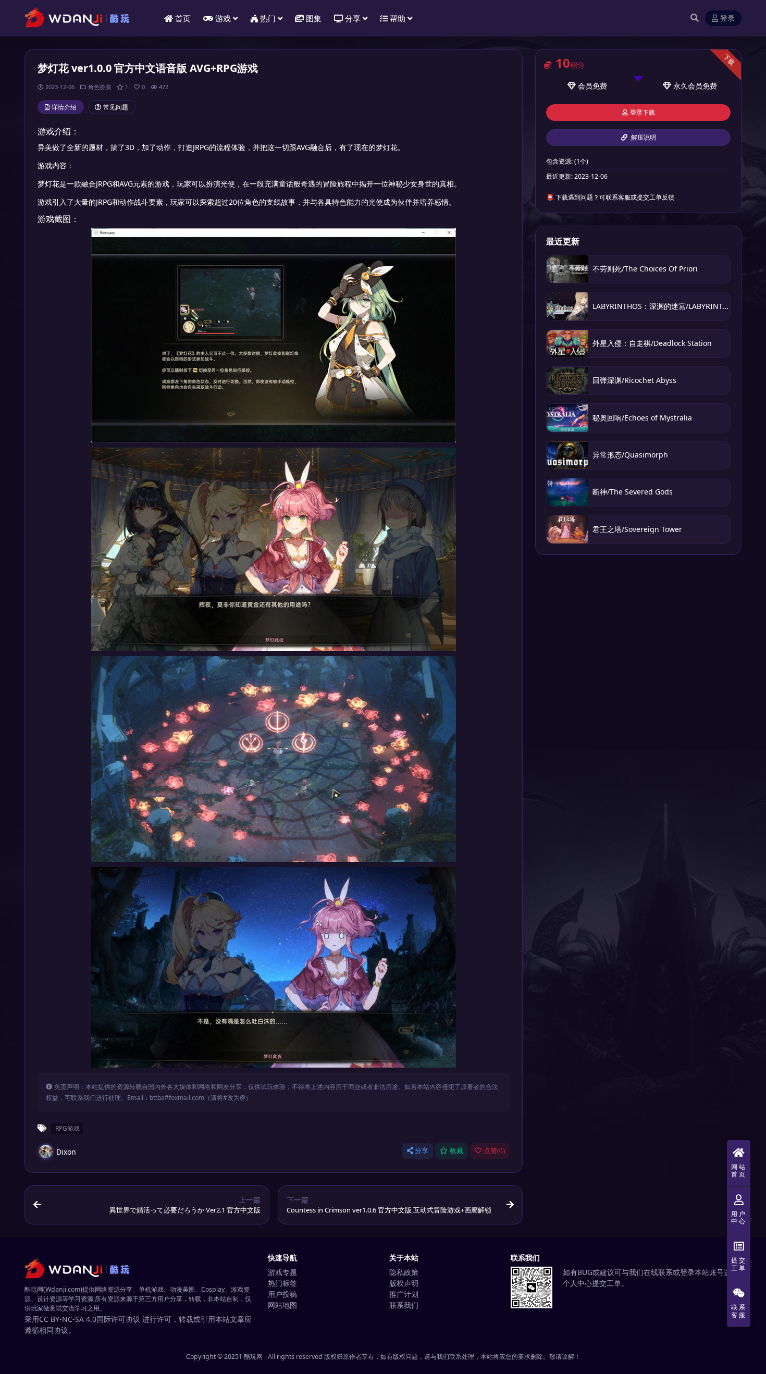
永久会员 (687, 86)
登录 (727, 18)
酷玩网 (253, 1356)
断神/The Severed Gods (632, 492)
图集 (314, 18)
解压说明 (642, 137)
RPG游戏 (67, 1128)
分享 (421, 1151)
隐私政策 (403, 1272)
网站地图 (282, 1305)
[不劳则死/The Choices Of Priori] (567, 269)
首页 (183, 18)
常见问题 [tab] (115, 107)
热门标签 (282, 1283)
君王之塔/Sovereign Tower (637, 529)
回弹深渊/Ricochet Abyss (634, 380)
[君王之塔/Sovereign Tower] (567, 529)
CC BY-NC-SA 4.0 (67, 1319)
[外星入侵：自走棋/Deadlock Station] (567, 343)
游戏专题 (282, 1272)
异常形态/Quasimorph (630, 455)
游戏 (223, 18)
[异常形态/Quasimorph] (567, 455)
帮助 (397, 18)
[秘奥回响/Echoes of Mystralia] (567, 417)
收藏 (456, 1151)
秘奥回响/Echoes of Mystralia (642, 418)
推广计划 (403, 1294)
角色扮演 (99, 87)
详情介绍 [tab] (64, 107)
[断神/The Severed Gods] (567, 492)
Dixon (66, 1152)
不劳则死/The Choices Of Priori (645, 269)
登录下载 (642, 112)
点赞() (494, 1151)
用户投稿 (282, 1294)
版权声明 (403, 1283)
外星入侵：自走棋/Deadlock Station (652, 343)
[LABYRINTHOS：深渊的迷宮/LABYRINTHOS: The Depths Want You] (567, 306)
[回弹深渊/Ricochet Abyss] (567, 380)
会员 (585, 86)
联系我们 (403, 1305)
